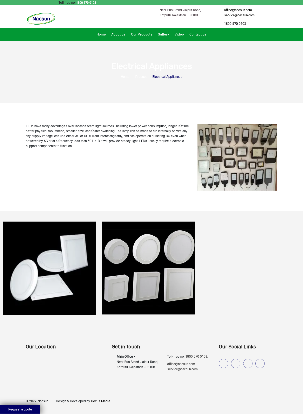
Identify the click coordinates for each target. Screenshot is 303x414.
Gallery (163, 34)
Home (101, 34)
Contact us (198, 34)
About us (118, 34)
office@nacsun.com (238, 10)
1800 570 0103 (86, 3)
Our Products (142, 34)
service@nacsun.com (239, 15)
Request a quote (20, 409)
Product (141, 77)
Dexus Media (100, 401)
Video (179, 34)
